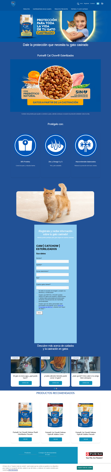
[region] (55, 468)
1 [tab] (54, 388)
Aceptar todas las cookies (85, 467)
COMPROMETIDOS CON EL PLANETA (42, 9)
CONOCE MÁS (25, 380)
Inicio (81, 3)
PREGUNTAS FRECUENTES (61, 9)
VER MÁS (25, 439)
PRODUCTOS (26, 9)
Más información (13, 470)
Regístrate (86, 3)
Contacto (92, 3)
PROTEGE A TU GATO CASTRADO (79, 9)
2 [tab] (56, 388)
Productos (28, 453)
